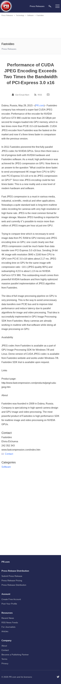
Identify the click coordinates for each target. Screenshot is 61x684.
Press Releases (7, 15)
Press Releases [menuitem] (37, 6)
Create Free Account (11, 599)
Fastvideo (40, 15)
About (4, 646)
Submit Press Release (11, 576)
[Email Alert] (13, 94)
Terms (4, 659)
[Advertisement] (30, 27)
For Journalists (8, 627)
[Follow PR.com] (58, 677)
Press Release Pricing (11, 580)
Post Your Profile (9, 604)
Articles (4, 631)
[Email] (48, 94)
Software (30, 15)
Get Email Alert (22, 95)
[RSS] (36, 94)
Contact (9, 454)
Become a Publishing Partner (15, 654)
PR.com (39, 105)
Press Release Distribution (13, 585)
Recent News (7, 618)
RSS (40, 95)
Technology (20, 15)
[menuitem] (50, 6)
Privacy (4, 663)
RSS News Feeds (9, 622)
